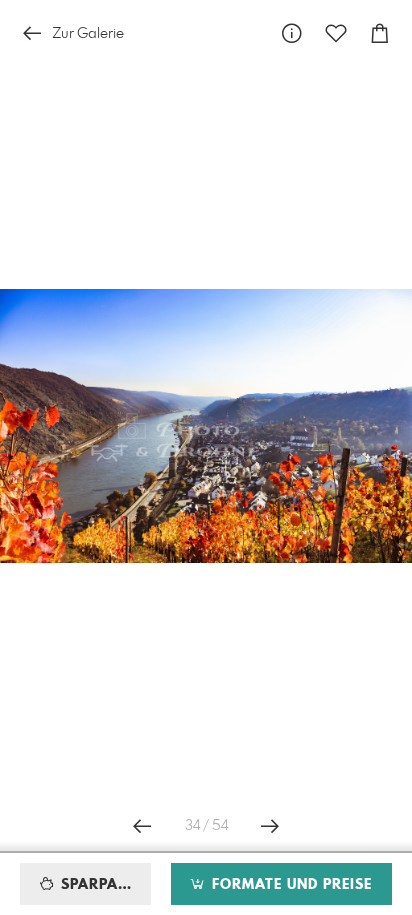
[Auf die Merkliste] (336, 33)
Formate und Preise (289, 885)
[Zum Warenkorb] (380, 33)
